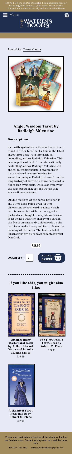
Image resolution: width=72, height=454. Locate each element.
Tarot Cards (32, 49)
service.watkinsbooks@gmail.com (47, 447)
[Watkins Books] (36, 20)
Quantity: (15, 257)
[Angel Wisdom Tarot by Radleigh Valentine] (36, 84)
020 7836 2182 (20, 447)
